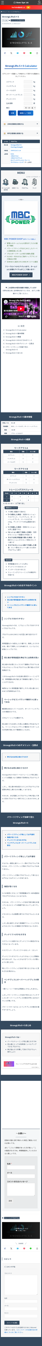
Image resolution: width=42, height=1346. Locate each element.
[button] (5, 53)
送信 (10, 1201)
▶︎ (28, 7)
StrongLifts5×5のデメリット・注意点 (20, 343)
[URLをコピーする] (37, 53)
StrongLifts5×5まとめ (14, 353)
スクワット (10, 82)
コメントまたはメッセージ (17, 1181)
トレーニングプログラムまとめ (26, 1064)
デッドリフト (11, 99)
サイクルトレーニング (17, 162)
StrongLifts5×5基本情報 (15, 333)
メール (9, 1173)
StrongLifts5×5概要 (13, 337)
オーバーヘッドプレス (14, 95)
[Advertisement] (21, 384)
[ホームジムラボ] (21, 2)
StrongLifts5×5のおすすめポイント (19, 340)
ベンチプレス (11, 86)
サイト (6, 1313)
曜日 (7, 108)
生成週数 (9, 103)
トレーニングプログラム (17, 20)
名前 (9, 1164)
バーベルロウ (11, 90)
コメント (8, 1273)
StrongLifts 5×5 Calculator (16, 330)
